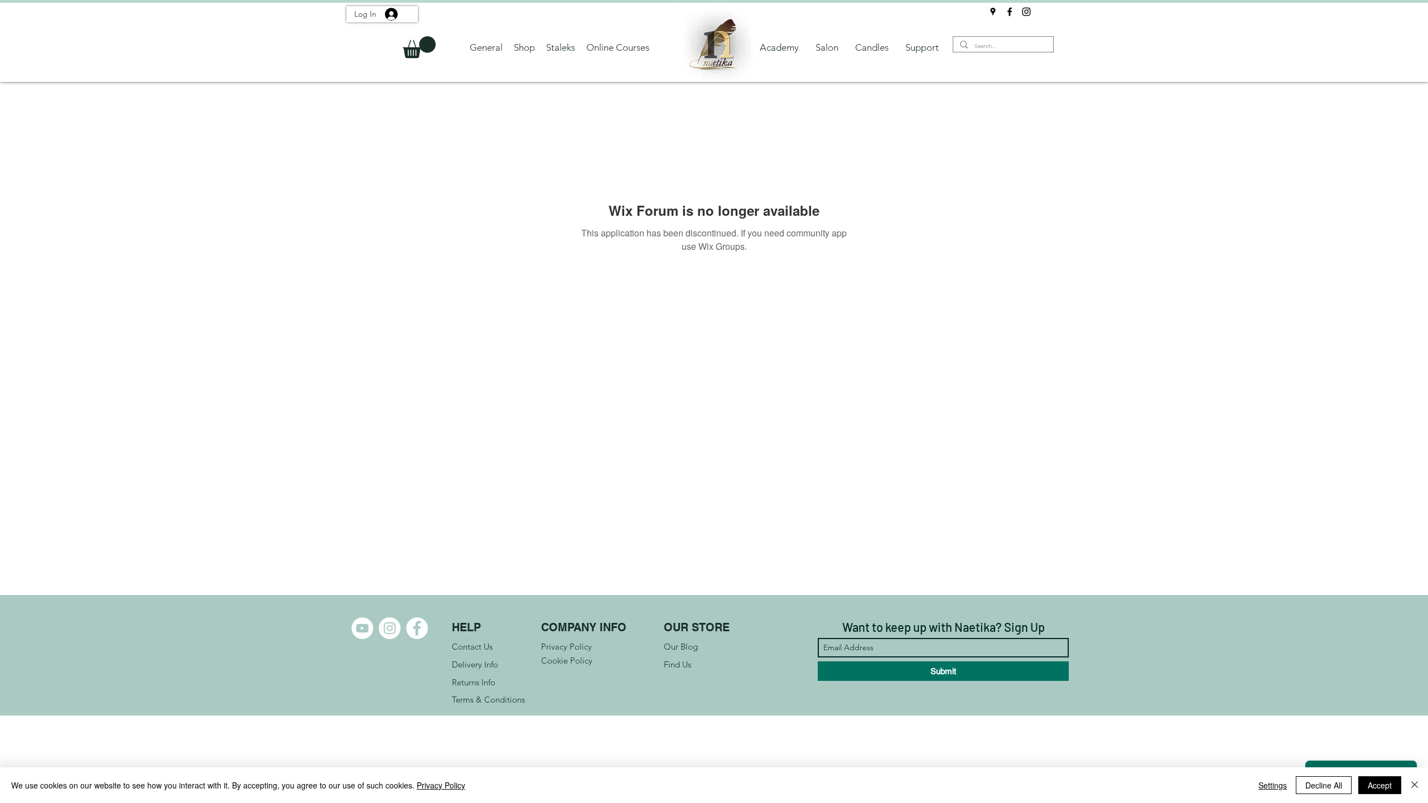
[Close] (1414, 785)
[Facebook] (1009, 11)
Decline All (1323, 785)
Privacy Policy (441, 785)
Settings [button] (1272, 785)
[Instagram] (1026, 11)
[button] (419, 47)
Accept (1380, 785)
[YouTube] (362, 628)
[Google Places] (992, 11)
